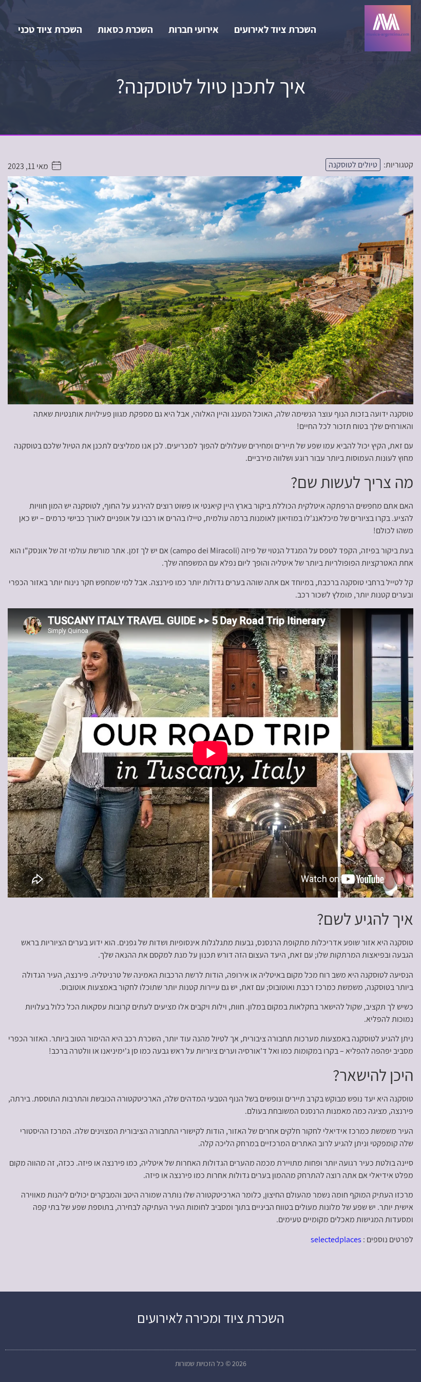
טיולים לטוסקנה (353, 164)
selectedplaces (336, 1239)
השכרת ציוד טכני (50, 29)
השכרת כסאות (125, 29)
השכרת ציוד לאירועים (275, 29)
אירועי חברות (193, 29)
